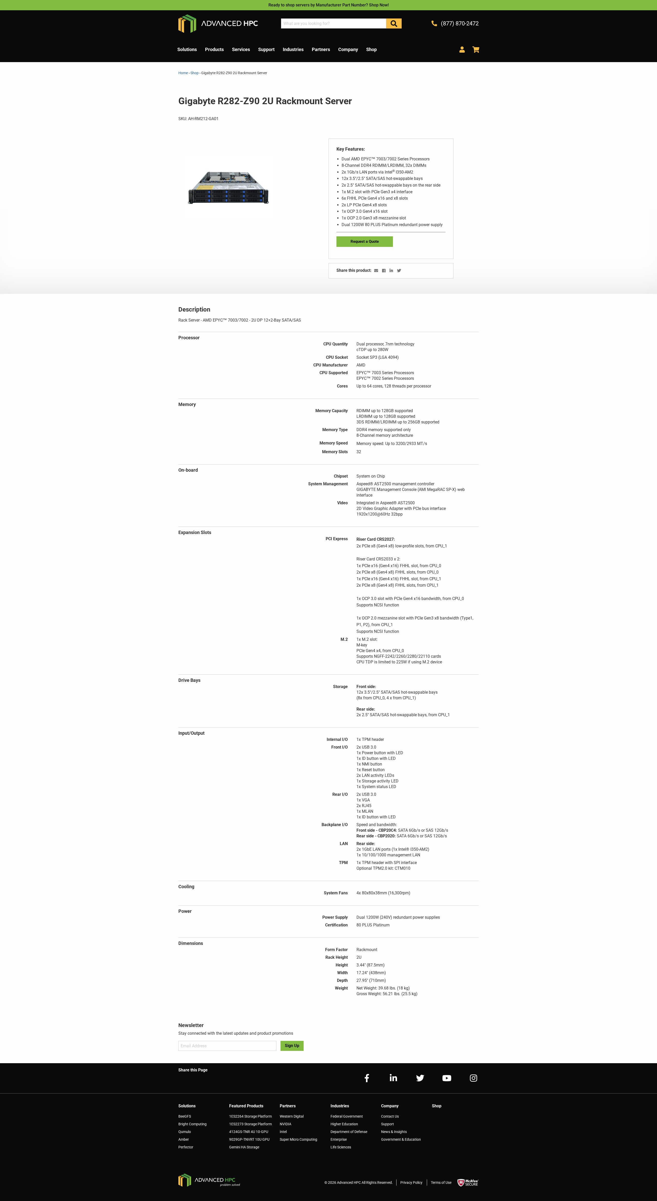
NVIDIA (285, 1124)
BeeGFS (184, 1116)
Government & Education (401, 1139)
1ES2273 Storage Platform (250, 1124)
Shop (194, 73)
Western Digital (292, 1116)
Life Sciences (341, 1147)
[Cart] (474, 49)
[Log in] (462, 49)
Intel (283, 1132)
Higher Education (344, 1124)
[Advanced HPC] (218, 23)
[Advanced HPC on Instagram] (469, 1078)
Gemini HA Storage (244, 1147)
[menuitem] (187, 49)
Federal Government (347, 1116)
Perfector (185, 1147)
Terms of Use (441, 1182)
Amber (183, 1139)
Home (183, 73)
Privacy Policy (411, 1182)
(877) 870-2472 (459, 23)
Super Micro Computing (298, 1139)
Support (387, 1124)
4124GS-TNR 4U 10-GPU (248, 1132)
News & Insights (394, 1132)
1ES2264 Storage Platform (250, 1116)
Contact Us (390, 1116)
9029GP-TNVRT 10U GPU (249, 1139)
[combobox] (333, 23)
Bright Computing (192, 1124)
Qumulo (184, 1132)
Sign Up (292, 1045)
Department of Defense (349, 1132)
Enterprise (339, 1139)
